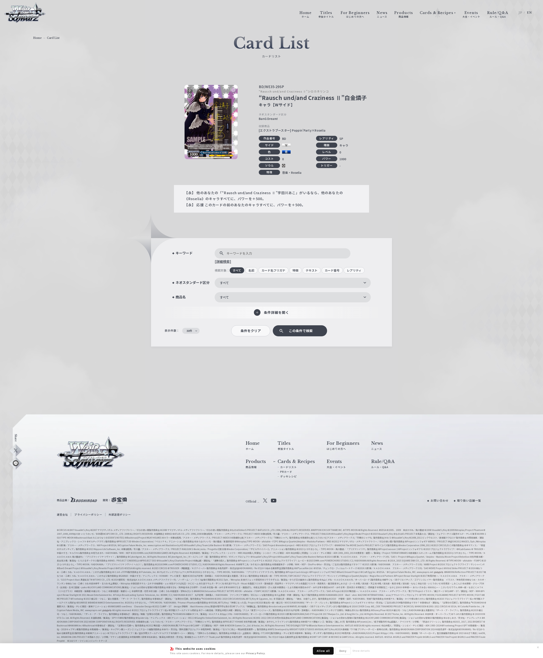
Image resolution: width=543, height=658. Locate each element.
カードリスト (288, 467)
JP (520, 12)
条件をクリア (251, 330)
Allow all (323, 650)
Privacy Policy (255, 653)
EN (529, 12)
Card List (53, 37)
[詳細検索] (223, 261)
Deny (343, 650)
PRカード (286, 471)
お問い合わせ (440, 500)
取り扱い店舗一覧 (469, 500)
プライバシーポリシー (88, 514)
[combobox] (293, 283)
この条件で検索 (301, 330)
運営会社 (62, 514)
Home (37, 37)
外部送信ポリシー (120, 514)
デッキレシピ (288, 476)
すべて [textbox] (224, 283)
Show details (361, 650)
